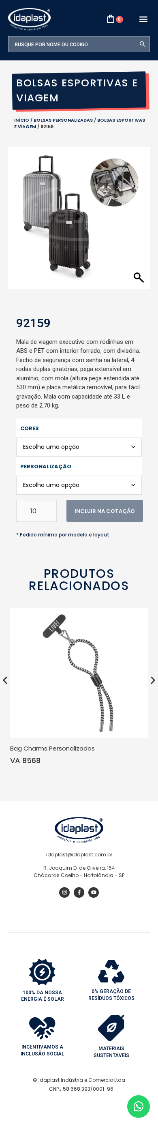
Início (21, 120)
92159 (33, 323)
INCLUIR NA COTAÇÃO (105, 511)
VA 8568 (25, 760)
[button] (143, 19)
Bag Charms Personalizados (52, 748)
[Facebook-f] (79, 892)
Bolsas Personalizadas (63, 120)
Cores (29, 428)
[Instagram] (64, 892)
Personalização (45, 466)
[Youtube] (93, 892)
